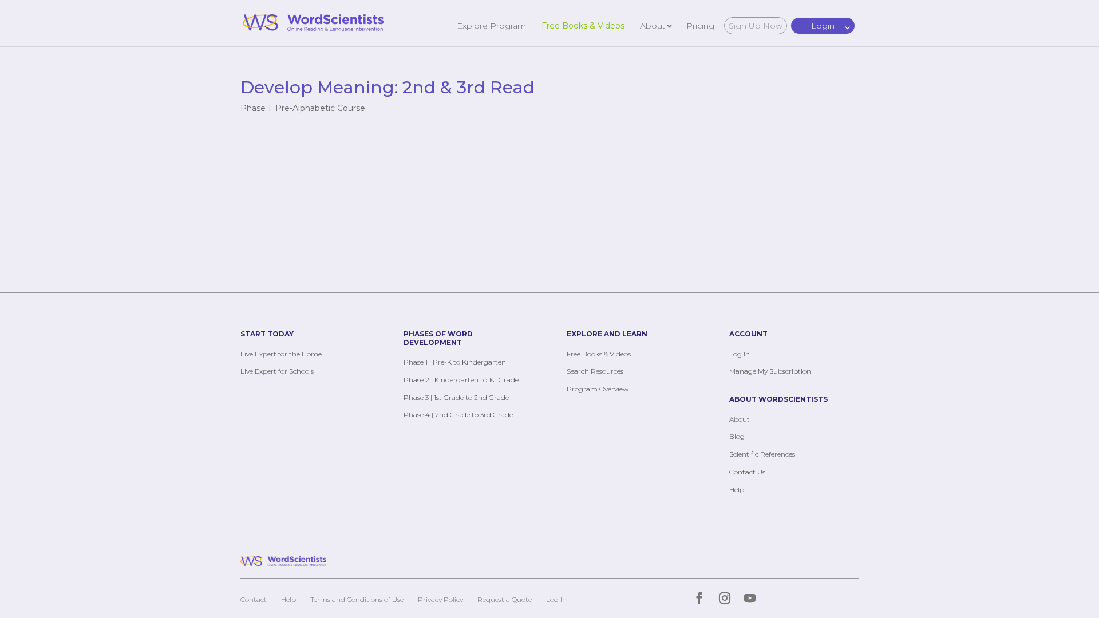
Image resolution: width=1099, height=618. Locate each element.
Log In (739, 354)
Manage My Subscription (770, 371)
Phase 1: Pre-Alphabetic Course (302, 108)
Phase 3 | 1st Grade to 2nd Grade (456, 397)
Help (736, 489)
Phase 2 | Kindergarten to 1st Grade (461, 379)
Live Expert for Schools (277, 371)
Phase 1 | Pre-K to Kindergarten (455, 362)
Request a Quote (504, 599)
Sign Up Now (755, 26)
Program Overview (597, 389)
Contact (253, 599)
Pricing (700, 25)
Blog (737, 436)
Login (823, 26)
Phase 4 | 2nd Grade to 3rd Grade (458, 414)
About (652, 25)
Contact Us (747, 472)
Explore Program (491, 25)
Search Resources (595, 371)
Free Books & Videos (582, 25)
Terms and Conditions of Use (357, 599)
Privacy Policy (440, 599)
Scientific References (762, 454)
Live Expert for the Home (281, 354)
